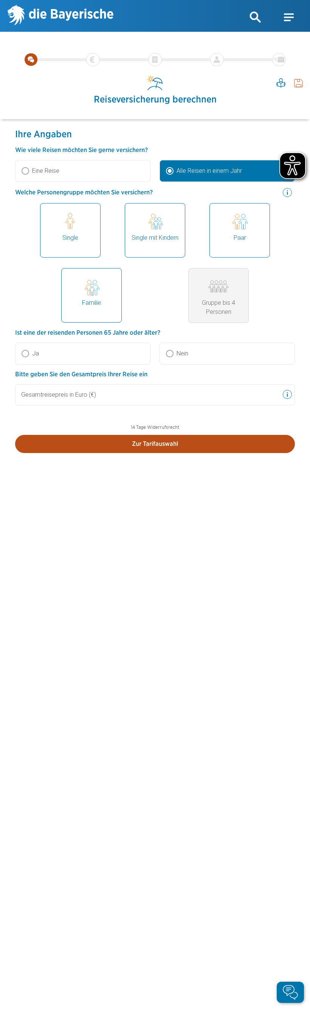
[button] (255, 17)
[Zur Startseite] (60, 16)
